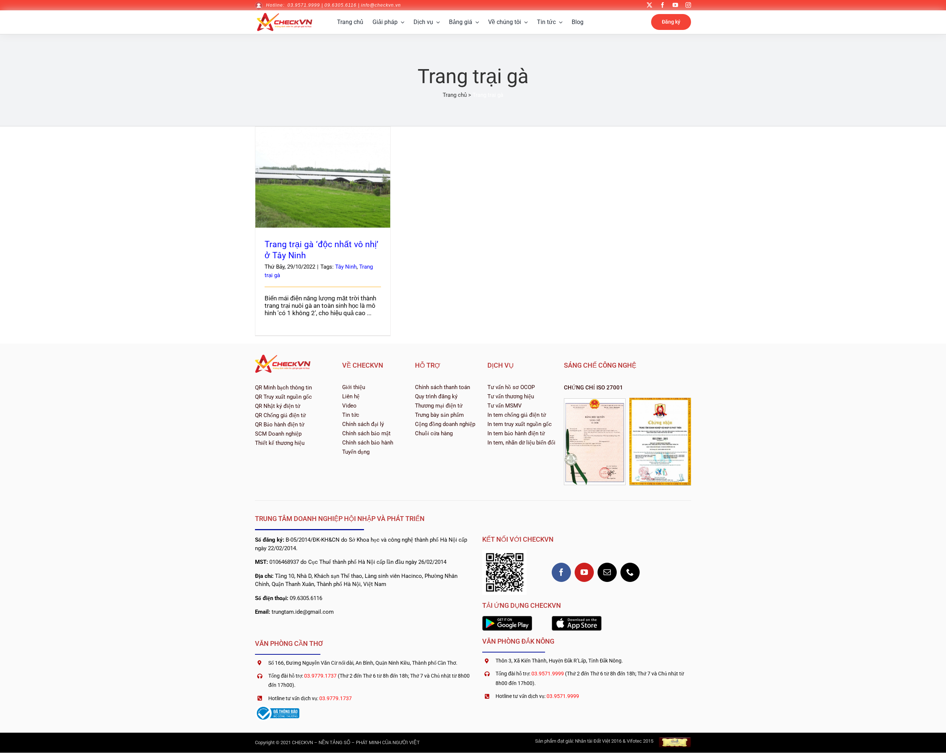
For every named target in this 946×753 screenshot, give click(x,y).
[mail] (607, 572)
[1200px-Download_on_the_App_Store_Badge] (577, 619)
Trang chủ (455, 95)
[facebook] (662, 5)
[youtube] (675, 5)
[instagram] (688, 5)
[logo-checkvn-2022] (284, 16)
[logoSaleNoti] (277, 708)
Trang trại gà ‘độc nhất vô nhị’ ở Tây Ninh (323, 170)
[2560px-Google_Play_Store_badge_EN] (507, 619)
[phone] (630, 572)
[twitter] (649, 5)
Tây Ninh (346, 266)
